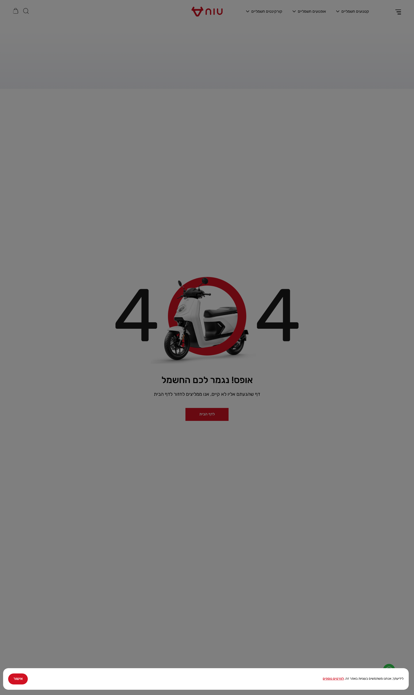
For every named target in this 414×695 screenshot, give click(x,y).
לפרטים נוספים (333, 679)
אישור (18, 678)
